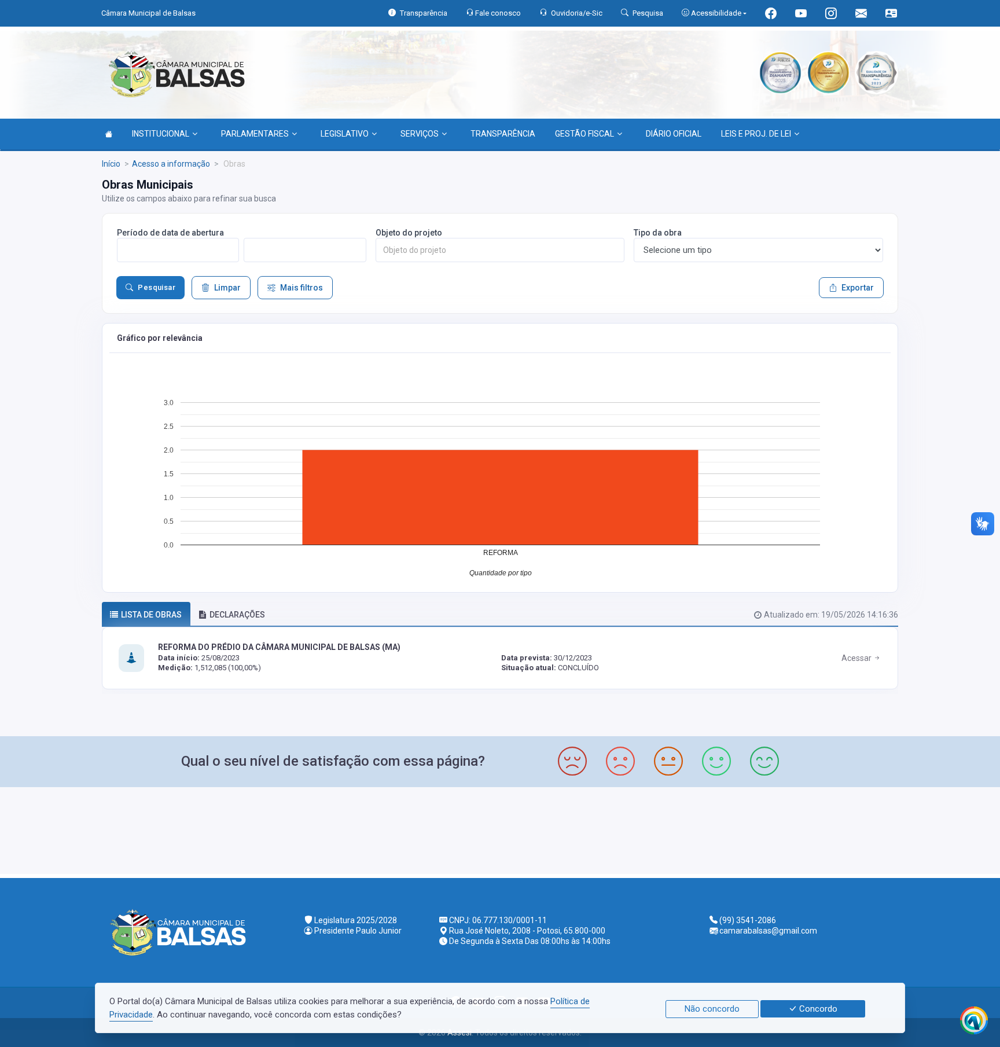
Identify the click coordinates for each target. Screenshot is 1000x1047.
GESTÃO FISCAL (584, 133)
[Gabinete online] (891, 14)
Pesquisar (156, 287)
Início (111, 163)
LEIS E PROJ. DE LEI (756, 133)
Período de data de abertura (170, 232)
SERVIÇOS (419, 133)
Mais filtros (301, 287)
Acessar (857, 658)
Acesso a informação (171, 163)
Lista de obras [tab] (151, 614)
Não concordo (712, 1009)
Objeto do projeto (409, 232)
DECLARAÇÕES (237, 614)
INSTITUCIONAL (160, 133)
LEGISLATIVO (345, 133)
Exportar (857, 287)
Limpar (227, 287)
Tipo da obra (658, 232)
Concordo (817, 1009)
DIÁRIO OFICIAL (673, 133)
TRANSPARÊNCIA (502, 133)
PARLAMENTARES (255, 133)
